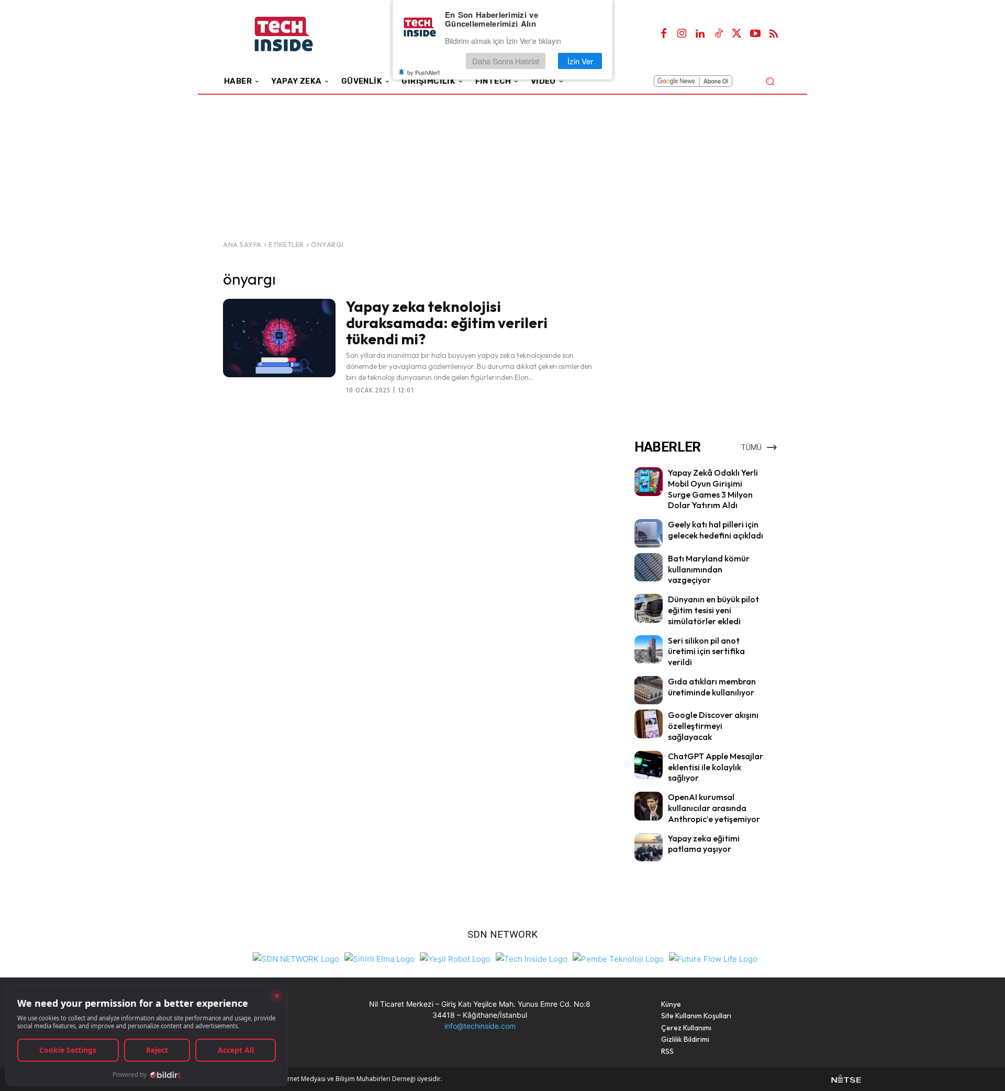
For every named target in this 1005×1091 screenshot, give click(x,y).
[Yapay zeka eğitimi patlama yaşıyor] (648, 847)
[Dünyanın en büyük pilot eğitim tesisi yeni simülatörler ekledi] (648, 608)
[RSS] (773, 34)
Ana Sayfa (242, 244)
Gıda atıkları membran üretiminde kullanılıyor (712, 687)
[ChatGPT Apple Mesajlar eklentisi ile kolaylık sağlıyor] (648, 765)
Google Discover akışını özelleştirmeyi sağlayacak (713, 726)
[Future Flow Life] (713, 957)
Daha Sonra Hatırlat (505, 60)
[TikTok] (718, 34)
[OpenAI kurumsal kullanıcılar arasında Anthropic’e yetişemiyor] (648, 806)
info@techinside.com (480, 1025)
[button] (769, 81)
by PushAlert (423, 72)
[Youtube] (755, 34)
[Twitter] (737, 34)
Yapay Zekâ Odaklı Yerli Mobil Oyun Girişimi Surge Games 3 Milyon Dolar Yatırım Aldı (713, 488)
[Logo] (298, 34)
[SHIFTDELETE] (296, 957)
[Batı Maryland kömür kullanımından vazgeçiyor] (648, 567)
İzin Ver (580, 60)
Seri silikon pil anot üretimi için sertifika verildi (706, 651)
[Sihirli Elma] (379, 957)
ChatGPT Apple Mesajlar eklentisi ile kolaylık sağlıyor (715, 767)
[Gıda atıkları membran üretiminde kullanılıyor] (648, 690)
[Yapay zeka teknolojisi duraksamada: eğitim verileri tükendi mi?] (279, 338)
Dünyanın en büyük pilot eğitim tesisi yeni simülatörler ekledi (713, 610)
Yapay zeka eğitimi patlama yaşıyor (704, 843)
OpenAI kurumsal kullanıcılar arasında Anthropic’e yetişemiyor (714, 808)
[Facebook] (663, 34)
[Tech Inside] (531, 957)
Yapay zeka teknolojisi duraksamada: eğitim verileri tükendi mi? (447, 322)
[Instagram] (682, 34)
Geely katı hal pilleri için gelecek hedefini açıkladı (715, 530)
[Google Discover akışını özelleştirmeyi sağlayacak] (648, 724)
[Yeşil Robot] (455, 957)
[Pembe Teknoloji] (618, 957)
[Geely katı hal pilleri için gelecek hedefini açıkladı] (648, 533)
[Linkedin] (700, 34)
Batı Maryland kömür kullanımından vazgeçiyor (709, 569)
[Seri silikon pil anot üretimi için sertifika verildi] (648, 649)
